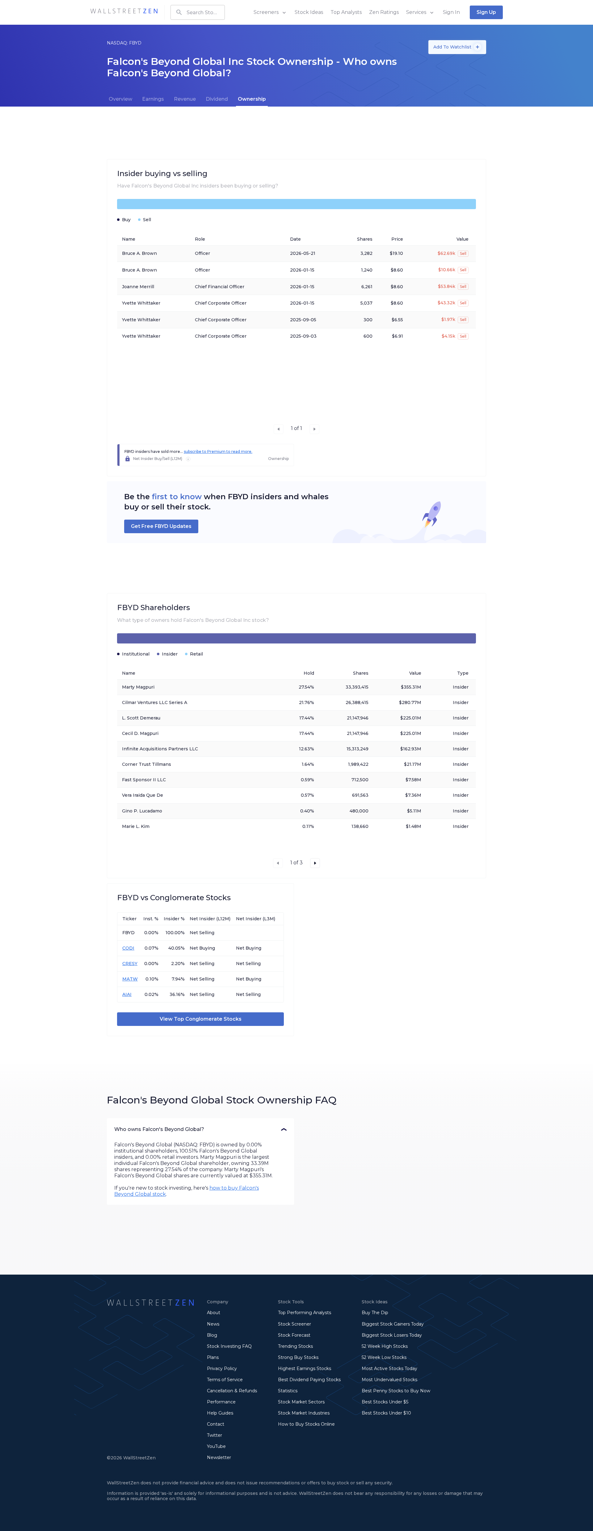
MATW (130, 979)
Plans (213, 1357)
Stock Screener (294, 1324)
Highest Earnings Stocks (304, 1368)
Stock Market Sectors (301, 1402)
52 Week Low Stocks (384, 1357)
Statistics (287, 1391)
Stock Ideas (309, 12)
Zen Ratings (384, 12)
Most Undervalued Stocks (389, 1379)
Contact (215, 1424)
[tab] (120, 99)
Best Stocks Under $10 (386, 1413)
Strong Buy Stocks (298, 1357)
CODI (128, 948)
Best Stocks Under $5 (385, 1402)
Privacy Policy (222, 1368)
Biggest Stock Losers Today (392, 1335)
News (213, 1324)
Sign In (451, 12)
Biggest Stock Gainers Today (393, 1324)
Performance (221, 1402)
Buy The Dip (375, 1312)
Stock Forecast (294, 1335)
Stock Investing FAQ (229, 1346)
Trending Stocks (295, 1346)
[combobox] (197, 12)
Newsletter (219, 1457)
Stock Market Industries (304, 1413)
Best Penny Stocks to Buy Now (396, 1391)
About (213, 1312)
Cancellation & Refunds (232, 1391)
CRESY (129, 963)
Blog (212, 1335)
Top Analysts (346, 12)
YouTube (216, 1446)
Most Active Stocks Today (389, 1368)
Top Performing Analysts (304, 1312)
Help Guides (220, 1413)
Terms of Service (225, 1379)
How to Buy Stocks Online (306, 1424)
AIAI (127, 994)
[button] (200, 1129)
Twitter (214, 1435)
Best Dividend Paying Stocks (309, 1379)
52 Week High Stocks (385, 1346)
